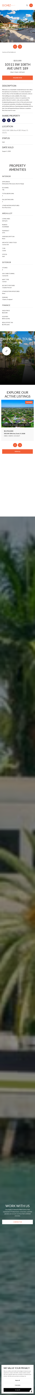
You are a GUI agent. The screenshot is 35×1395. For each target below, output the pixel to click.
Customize (17, 1385)
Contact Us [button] (17, 1222)
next (20, 47)
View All (17, 451)
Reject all (17, 1380)
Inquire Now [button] (17, 77)
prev (15, 47)
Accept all (17, 1390)
